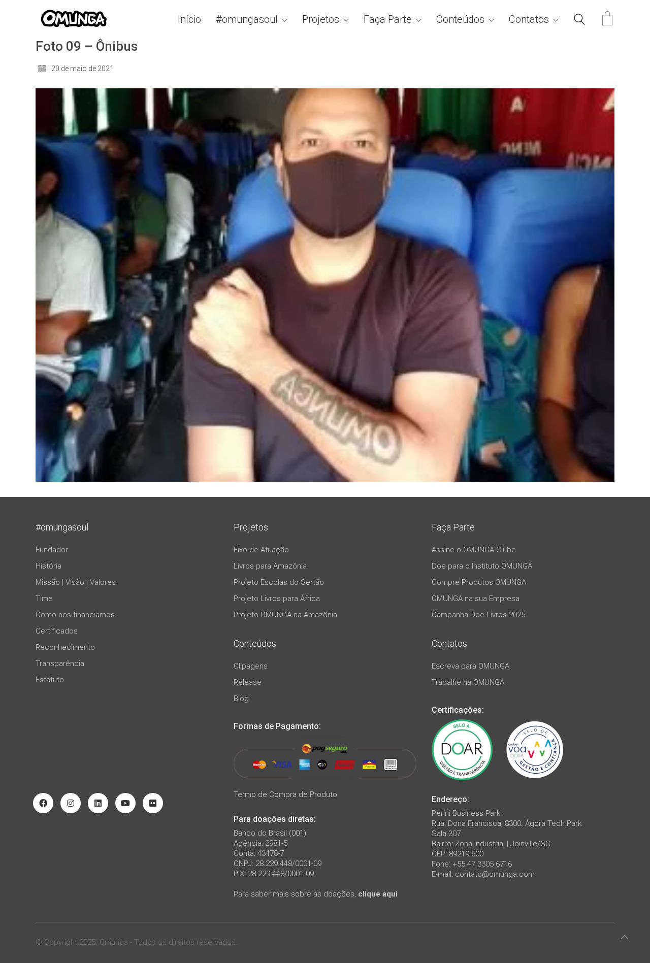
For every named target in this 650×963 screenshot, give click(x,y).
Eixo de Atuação (261, 549)
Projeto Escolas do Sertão (279, 582)
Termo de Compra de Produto (285, 794)
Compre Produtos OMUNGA (479, 582)
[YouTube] (125, 803)
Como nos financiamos (75, 614)
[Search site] (579, 21)
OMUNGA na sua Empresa (475, 598)
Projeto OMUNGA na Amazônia (285, 614)
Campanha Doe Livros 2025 (478, 614)
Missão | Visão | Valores (76, 582)
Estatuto (50, 679)
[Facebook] (43, 803)
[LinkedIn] (98, 803)
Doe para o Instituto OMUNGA (482, 566)
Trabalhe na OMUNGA (468, 682)
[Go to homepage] (74, 19)
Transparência (60, 663)
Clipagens (251, 666)
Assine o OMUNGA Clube (474, 549)
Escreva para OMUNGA (470, 666)
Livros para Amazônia (270, 566)
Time (44, 598)
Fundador (52, 549)
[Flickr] (153, 803)
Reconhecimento (65, 647)
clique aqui (378, 894)
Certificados (57, 631)
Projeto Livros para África (277, 598)
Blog (241, 698)
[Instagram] (70, 803)
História (48, 566)
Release (248, 682)
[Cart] (607, 19)
